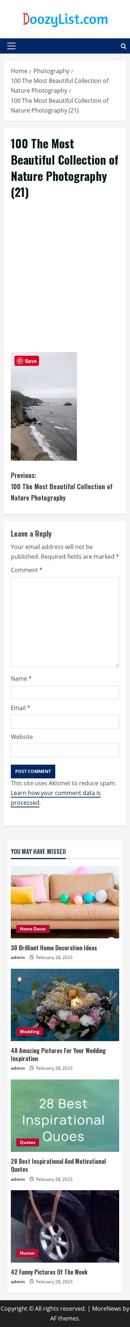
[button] (11, 46)
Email (20, 708)
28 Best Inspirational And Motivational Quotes (58, 1165)
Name (21, 678)
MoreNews (106, 1309)
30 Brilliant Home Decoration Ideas (54, 947)
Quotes (27, 1142)
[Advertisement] (65, 284)
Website (22, 737)
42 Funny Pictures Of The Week (49, 1272)
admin (18, 957)
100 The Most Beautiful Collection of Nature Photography (62, 486)
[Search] (123, 46)
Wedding (29, 1031)
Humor (27, 1253)
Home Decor (33, 929)
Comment (27, 570)
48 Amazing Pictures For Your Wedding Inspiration (58, 1054)
